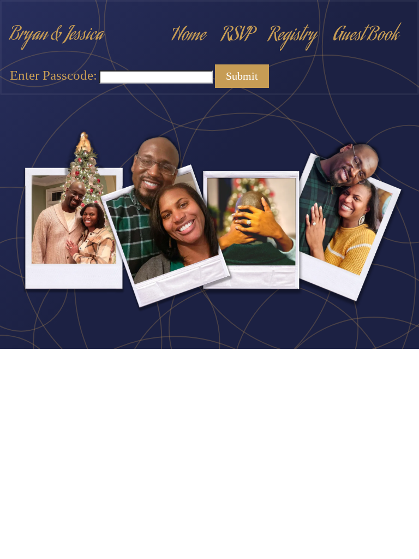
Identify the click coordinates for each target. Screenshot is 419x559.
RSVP (237, 36)
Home (188, 36)
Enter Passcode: (53, 75)
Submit (242, 76)
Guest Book (365, 36)
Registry (292, 36)
